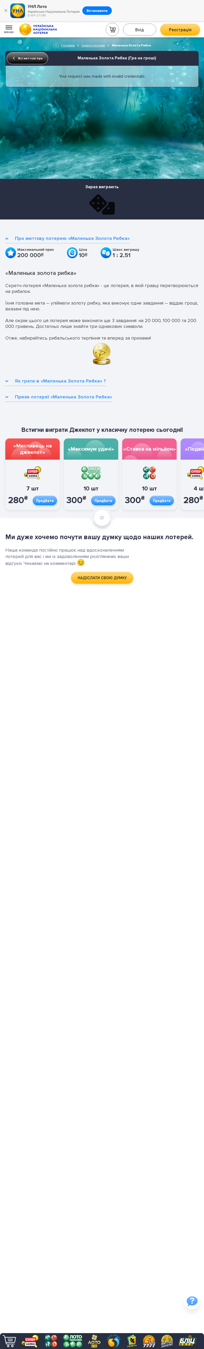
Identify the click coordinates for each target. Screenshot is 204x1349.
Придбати (45, 500)
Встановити (97, 10)
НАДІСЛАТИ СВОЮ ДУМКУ (102, 577)
